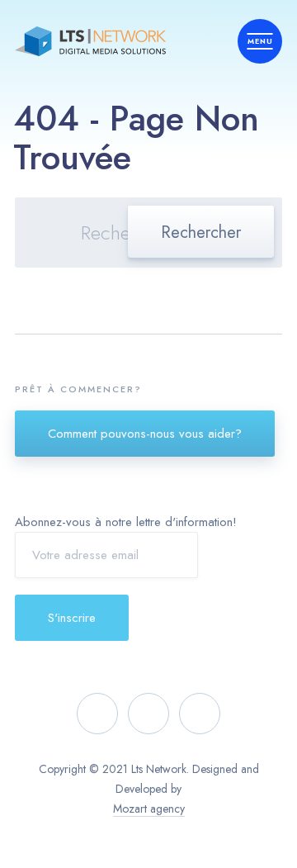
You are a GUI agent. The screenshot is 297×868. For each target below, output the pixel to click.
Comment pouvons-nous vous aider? (145, 434)
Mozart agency (149, 808)
